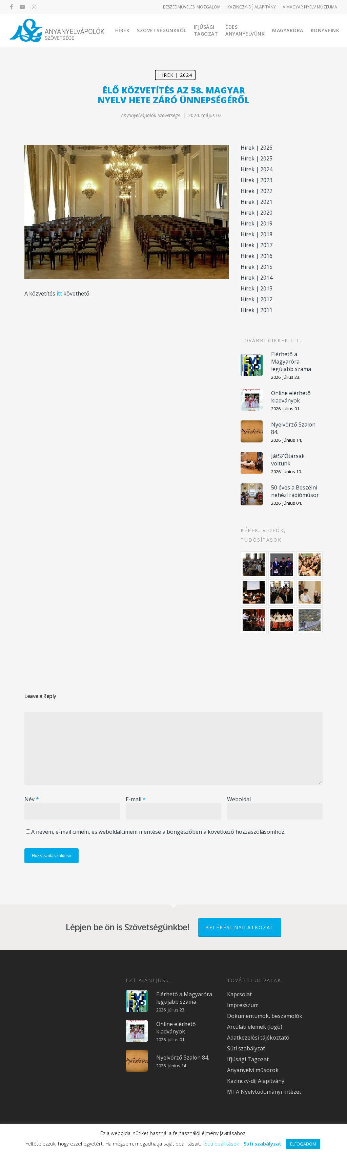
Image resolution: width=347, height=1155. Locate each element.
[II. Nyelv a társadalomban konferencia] (281, 564)
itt (59, 293)
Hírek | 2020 (256, 212)
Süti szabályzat (246, 1048)
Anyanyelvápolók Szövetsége (150, 115)
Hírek (122, 30)
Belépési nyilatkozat (239, 927)
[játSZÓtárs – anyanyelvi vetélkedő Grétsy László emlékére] (254, 564)
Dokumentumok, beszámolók (264, 1016)
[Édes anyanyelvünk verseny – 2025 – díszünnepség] (281, 620)
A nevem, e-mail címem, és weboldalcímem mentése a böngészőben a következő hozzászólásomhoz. (158, 831)
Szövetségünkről (161, 30)
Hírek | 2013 (256, 288)
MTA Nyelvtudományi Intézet (264, 1091)
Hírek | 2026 (256, 147)
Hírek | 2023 (256, 180)
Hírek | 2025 (256, 158)
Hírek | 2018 (256, 234)
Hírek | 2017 (256, 245)
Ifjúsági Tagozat (206, 30)
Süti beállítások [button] (221, 1143)
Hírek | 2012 (256, 299)
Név (31, 799)
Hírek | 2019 (256, 223)
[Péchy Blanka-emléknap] (310, 592)
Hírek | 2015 (256, 266)
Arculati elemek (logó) (254, 1026)
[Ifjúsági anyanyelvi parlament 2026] (281, 592)
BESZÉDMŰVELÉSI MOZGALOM (192, 7)
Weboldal (239, 799)
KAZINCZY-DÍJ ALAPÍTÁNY (251, 7)
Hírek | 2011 (256, 310)
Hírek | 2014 (256, 277)
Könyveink (325, 30)
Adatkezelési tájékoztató (258, 1037)
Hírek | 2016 (256, 256)
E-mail (136, 799)
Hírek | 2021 (256, 201)
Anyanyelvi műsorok (253, 1070)
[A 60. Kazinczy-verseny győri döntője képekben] (310, 564)
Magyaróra (287, 30)
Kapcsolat (239, 994)
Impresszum (243, 1005)
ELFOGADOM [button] (303, 1144)
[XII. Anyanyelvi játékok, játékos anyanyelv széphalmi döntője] (254, 592)
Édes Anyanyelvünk (245, 30)
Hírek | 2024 (175, 75)
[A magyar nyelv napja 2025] (254, 620)
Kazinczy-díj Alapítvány (255, 1081)
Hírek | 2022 (256, 191)
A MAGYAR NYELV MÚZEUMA (310, 7)
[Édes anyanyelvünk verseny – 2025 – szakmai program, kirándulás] (310, 620)
